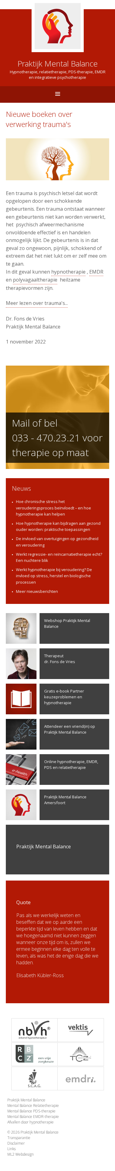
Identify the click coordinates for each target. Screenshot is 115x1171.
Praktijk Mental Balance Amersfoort (65, 799)
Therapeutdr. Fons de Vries (59, 658)
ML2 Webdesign (20, 1154)
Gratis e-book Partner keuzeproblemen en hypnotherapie (64, 696)
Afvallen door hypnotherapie (30, 1122)
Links (11, 1148)
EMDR (96, 271)
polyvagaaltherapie (35, 279)
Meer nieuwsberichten (37, 591)
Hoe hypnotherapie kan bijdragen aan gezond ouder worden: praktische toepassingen (58, 526)
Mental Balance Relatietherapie (33, 1105)
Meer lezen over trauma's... (37, 303)
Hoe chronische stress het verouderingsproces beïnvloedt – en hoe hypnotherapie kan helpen (53, 507)
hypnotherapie (68, 271)
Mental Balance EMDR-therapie (33, 1116)
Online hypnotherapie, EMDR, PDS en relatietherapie (71, 764)
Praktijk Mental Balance (26, 1100)
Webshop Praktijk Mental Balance (67, 623)
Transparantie (18, 1137)
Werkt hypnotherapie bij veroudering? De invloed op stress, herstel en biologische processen (54, 576)
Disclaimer (16, 1143)
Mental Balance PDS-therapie (31, 1111)
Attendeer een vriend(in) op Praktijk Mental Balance (69, 729)
